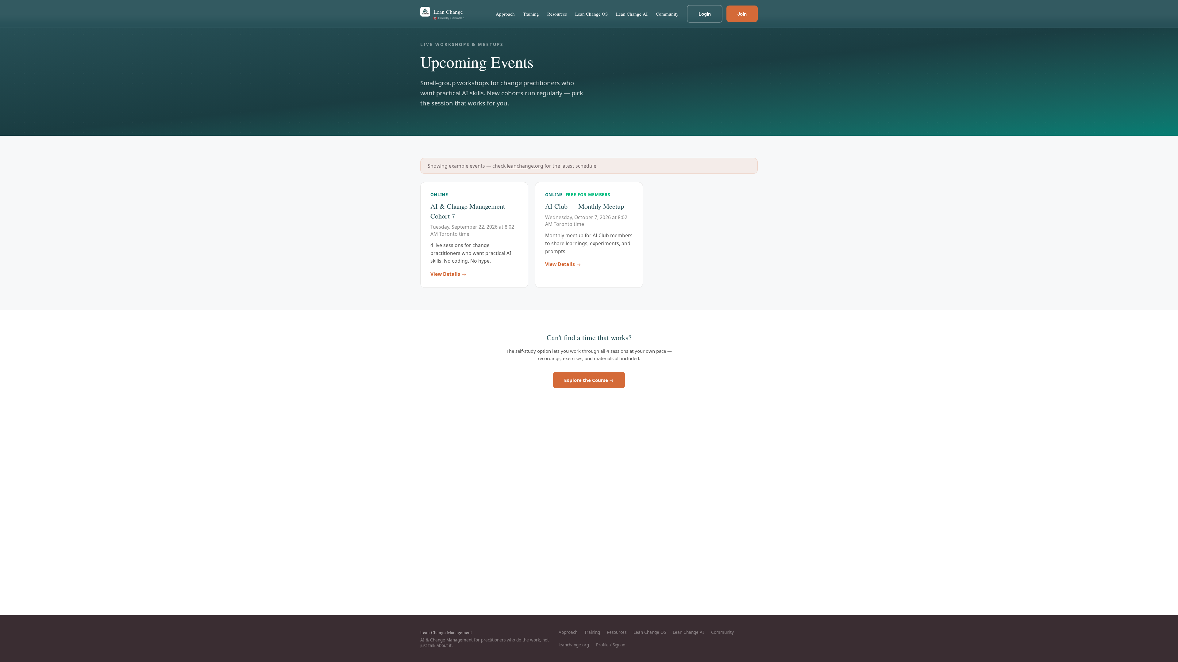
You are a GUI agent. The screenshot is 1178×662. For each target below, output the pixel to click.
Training (531, 14)
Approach (505, 14)
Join (742, 13)
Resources (557, 14)
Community (667, 14)
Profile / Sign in (610, 645)
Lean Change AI (632, 14)
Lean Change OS (591, 14)
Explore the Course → (589, 380)
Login (705, 13)
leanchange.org (525, 165)
